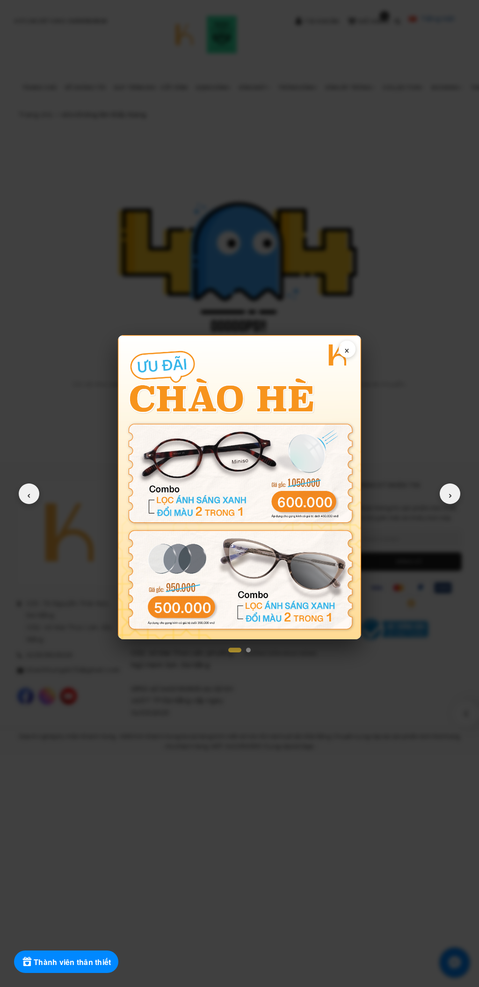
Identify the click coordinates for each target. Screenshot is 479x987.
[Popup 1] (234, 650)
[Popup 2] (248, 650)
